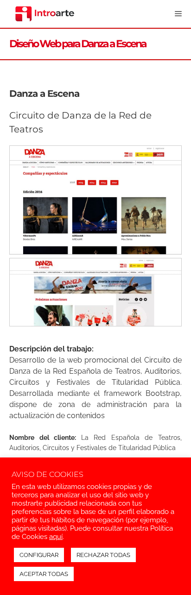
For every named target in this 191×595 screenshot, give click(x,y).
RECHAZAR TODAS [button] (103, 554)
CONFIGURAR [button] (38, 554)
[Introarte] (45, 14)
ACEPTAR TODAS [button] (43, 573)
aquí (56, 536)
